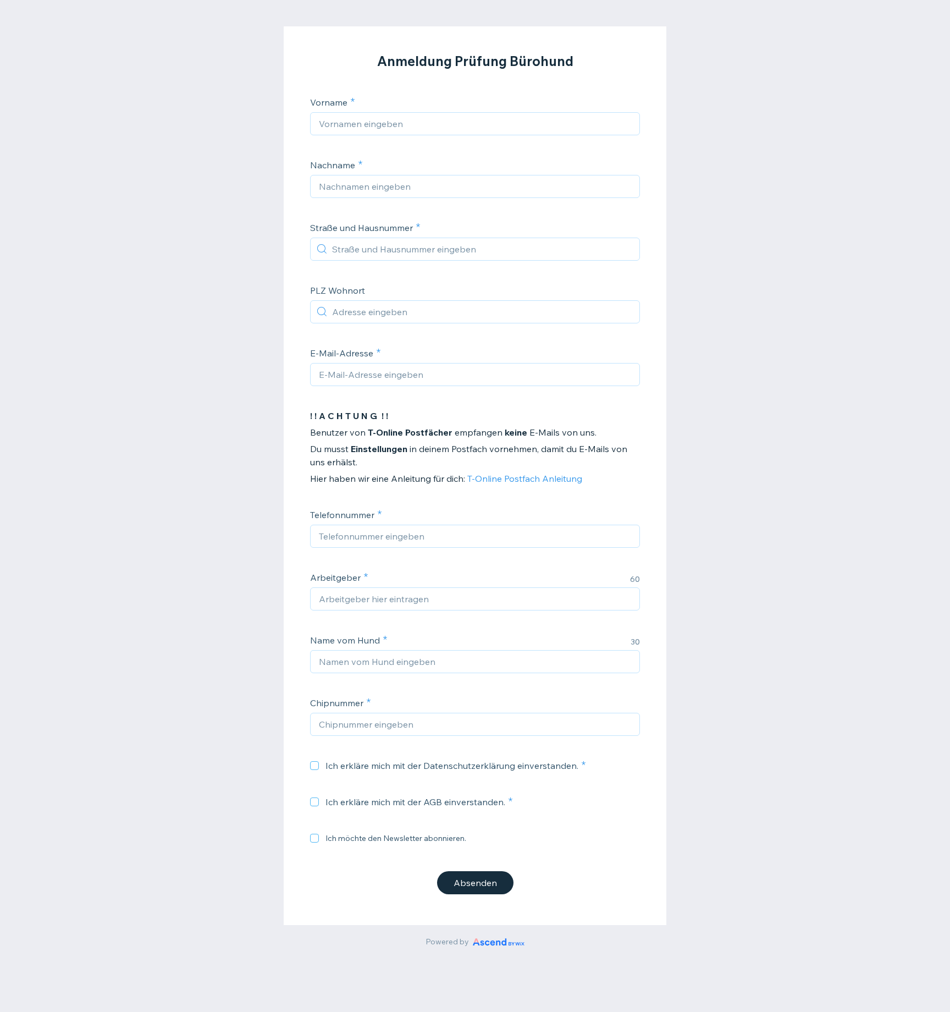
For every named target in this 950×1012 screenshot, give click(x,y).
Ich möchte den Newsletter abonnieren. (395, 838)
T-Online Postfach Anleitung (524, 478)
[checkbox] (314, 765)
